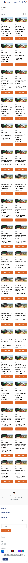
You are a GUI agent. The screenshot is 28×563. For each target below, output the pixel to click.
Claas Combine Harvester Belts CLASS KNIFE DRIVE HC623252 (6, 287)
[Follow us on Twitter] (5, 544)
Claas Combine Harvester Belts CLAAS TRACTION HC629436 (20, 444)
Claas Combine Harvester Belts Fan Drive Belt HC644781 (6, 134)
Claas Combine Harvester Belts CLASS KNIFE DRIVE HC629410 (20, 261)
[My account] (22, 2)
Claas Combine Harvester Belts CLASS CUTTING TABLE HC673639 (20, 340)
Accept (5, 559)
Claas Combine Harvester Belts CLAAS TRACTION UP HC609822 (20, 419)
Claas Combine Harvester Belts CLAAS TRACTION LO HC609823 (6, 445)
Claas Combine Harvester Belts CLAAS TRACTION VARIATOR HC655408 (6, 419)
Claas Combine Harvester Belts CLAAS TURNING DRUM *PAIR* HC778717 (20, 393)
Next (24, 487)
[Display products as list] (26, 14)
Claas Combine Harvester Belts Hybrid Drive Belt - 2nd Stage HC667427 (20, 81)
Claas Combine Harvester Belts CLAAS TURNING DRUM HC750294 (6, 393)
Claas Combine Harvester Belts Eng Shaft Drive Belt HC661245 (20, 135)
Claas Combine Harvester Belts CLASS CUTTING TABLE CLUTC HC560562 (6, 367)
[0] (25, 2)
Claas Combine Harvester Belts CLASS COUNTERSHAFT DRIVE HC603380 (20, 367)
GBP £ (3, 537)
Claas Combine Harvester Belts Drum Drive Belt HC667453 (6, 160)
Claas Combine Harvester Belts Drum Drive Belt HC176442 (20, 184)
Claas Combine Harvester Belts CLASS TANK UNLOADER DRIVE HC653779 (6, 262)
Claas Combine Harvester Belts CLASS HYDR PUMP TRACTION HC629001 (20, 288)
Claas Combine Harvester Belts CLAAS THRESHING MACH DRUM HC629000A (6, 471)
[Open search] (19, 2)
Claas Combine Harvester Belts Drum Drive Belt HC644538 (6, 184)
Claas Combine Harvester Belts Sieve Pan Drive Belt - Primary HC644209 (6, 29)
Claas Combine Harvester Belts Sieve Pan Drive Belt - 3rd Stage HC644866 (20, 29)
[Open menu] (2, 2)
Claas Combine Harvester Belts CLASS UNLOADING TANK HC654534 (6, 236)
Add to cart (7, 38)
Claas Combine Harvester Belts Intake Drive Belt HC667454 (20, 54)
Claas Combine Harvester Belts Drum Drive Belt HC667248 (20, 160)
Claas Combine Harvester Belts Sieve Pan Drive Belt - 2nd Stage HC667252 (6, 55)
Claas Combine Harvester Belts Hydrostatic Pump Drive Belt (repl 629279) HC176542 (6, 82)
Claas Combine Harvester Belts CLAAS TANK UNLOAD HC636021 (20, 471)
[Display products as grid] (23, 14)
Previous (5, 487)
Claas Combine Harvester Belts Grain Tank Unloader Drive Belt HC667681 (20, 109)
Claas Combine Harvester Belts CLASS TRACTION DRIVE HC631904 (20, 236)
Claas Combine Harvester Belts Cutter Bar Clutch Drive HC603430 (20, 210)
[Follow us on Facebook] (2, 544)
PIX (2, 24)
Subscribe (6, 530)
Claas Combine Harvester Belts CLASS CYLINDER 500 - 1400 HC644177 (20, 314)
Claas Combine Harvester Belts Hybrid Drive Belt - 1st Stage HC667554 (6, 109)
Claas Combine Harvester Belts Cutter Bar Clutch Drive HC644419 (6, 210)
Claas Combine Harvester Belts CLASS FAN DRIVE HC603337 (6, 313)
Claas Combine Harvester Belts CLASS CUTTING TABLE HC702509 (6, 340)
